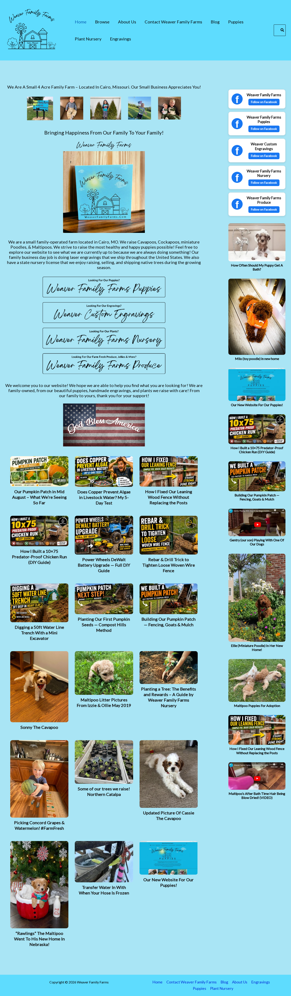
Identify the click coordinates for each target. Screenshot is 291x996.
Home (157, 982)
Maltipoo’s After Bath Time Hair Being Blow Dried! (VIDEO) (257, 795)
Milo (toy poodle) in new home (257, 359)
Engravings (260, 982)
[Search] (282, 30)
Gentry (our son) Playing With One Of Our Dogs (257, 542)
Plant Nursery (221, 988)
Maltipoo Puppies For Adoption (257, 706)
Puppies (199, 988)
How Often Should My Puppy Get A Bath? (257, 267)
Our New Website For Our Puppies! (257, 405)
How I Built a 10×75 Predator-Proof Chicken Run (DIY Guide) (256, 450)
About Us (239, 982)
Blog (224, 982)
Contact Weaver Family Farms (191, 982)
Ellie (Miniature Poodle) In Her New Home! (257, 647)
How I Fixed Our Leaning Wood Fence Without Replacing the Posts (256, 751)
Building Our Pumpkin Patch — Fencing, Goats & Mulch (257, 497)
